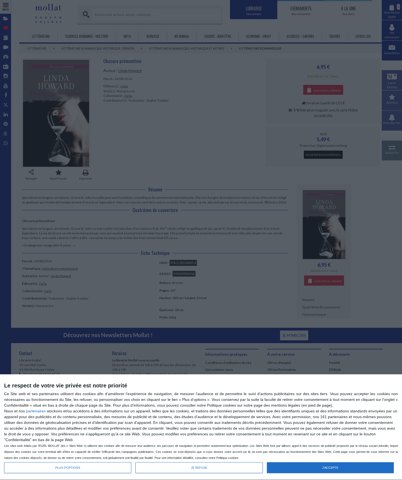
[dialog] (201, 427)
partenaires (36, 411)
